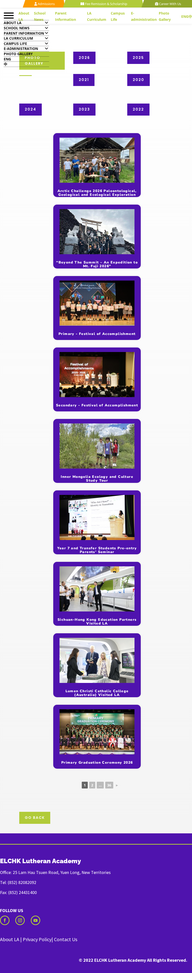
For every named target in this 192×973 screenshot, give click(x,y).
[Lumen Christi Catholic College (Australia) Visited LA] (97, 681)
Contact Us (65, 939)
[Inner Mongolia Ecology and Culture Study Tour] (97, 467)
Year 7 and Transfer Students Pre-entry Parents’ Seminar (97, 550)
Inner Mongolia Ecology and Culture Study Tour (97, 479)
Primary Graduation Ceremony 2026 (97, 763)
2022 (138, 109)
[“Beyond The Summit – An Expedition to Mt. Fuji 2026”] (97, 252)
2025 (138, 57)
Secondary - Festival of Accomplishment (97, 405)
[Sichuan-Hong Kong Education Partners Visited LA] (97, 610)
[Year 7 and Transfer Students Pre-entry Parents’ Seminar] (97, 538)
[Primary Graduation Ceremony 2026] (97, 753)
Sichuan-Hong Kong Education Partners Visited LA (97, 622)
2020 (138, 79)
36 (109, 785)
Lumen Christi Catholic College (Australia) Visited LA (97, 693)
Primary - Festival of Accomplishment (97, 334)
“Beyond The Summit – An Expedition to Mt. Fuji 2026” (97, 264)
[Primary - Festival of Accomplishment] (97, 324)
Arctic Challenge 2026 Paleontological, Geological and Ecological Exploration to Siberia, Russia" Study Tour (97, 195)
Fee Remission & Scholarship (105, 4)
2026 (84, 57)
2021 (84, 79)
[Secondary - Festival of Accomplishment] (97, 395)
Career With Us (169, 4)
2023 (84, 109)
